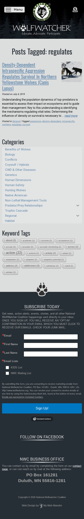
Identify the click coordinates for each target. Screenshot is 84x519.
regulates (16, 124)
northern (6, 124)
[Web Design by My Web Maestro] (41, 505)
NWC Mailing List (21, 373)
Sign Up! (42, 408)
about (11, 240)
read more (70, 115)
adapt (67, 253)
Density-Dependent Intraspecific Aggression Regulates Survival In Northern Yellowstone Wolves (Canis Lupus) (29, 76)
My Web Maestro (52, 505)
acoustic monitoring (50, 247)
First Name (11, 344)
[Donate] (75, 9)
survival (26, 124)
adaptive (31, 259)
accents (46, 240)
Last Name (10, 352)
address (12, 266)
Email (7, 335)
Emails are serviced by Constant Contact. (22, 396)
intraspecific (68, 121)
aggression (35, 121)
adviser (11, 272)
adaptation (12, 259)
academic (29, 240)
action (14, 253)
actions (34, 253)
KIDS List (16, 367)
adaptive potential (54, 259)
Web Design (28, 505)
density (45, 121)
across (73, 247)
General (16, 121)
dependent (55, 121)
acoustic (27, 247)
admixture (52, 266)
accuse (11, 247)
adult (69, 266)
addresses (32, 265)
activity (50, 253)
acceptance (66, 240)
